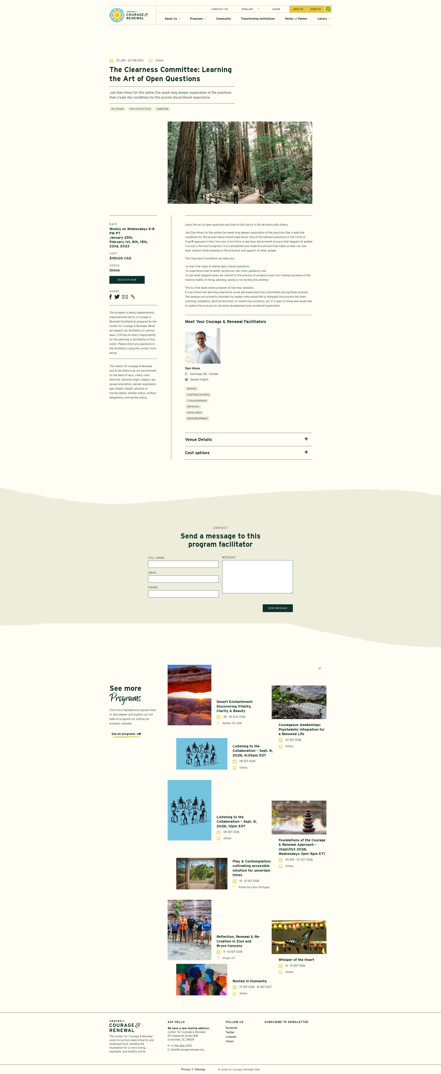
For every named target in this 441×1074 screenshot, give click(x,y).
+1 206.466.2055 (181, 1045)
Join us (298, 9)
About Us (171, 18)
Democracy (193, 406)
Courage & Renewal (197, 246)
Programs (196, 18)
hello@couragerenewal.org (187, 1049)
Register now (127, 279)
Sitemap (200, 1069)
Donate (315, 9)
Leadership (162, 108)
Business (191, 388)
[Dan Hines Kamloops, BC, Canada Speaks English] (202, 346)
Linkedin (231, 1036)
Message (229, 557)
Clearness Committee (227, 241)
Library (322, 18)
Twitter (230, 1032)
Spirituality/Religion (197, 418)
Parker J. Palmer (296, 18)
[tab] (248, 439)
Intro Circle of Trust (140, 108)
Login (276, 9)
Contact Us (219, 9)
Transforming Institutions (258, 18)
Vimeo (230, 1041)
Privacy (186, 1069)
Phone (153, 587)
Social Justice (194, 412)
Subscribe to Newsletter (286, 1022)
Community (223, 18)
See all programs (123, 734)
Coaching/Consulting (198, 394)
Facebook (231, 1028)
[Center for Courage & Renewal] (128, 15)
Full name (156, 558)
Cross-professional (197, 400)
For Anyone (117, 108)
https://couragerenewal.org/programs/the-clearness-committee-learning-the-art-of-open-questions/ (132, 296)
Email (152, 572)
